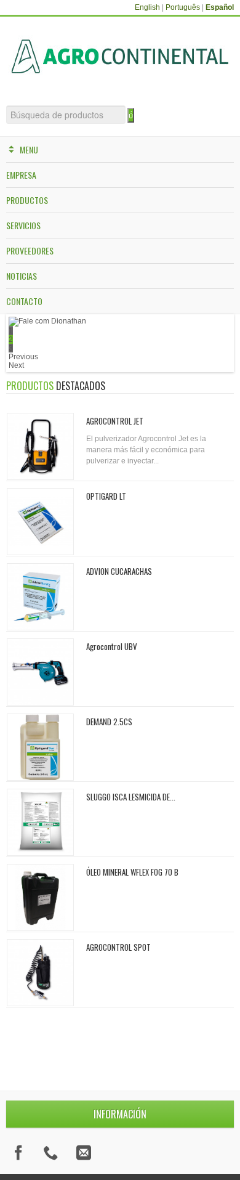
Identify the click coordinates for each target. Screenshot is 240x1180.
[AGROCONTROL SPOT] (40, 972)
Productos (27, 199)
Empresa (21, 174)
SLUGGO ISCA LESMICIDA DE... (130, 797)
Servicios (23, 225)
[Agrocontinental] (120, 56)
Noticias (21, 275)
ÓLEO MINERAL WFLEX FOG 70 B (132, 872)
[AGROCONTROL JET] (40, 446)
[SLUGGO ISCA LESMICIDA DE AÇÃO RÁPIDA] (40, 822)
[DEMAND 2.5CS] (40, 747)
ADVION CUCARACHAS (119, 571)
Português (183, 7)
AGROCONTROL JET (114, 421)
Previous (23, 356)
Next (16, 365)
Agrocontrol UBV (111, 646)
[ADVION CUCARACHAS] (40, 596)
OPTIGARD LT (106, 496)
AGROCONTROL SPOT (118, 947)
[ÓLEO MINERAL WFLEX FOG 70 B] (40, 897)
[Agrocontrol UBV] (40, 672)
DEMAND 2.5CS (109, 721)
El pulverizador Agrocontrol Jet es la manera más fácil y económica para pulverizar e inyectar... (146, 449)
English (147, 7)
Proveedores (30, 250)
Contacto (24, 301)
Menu (29, 149)
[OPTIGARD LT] (40, 521)
